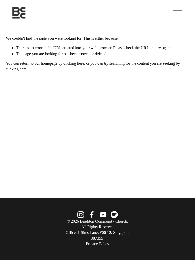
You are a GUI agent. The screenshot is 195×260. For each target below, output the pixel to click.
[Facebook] (91, 214)
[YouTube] (103, 214)
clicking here (73, 63)
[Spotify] (114, 214)
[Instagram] (80, 214)
